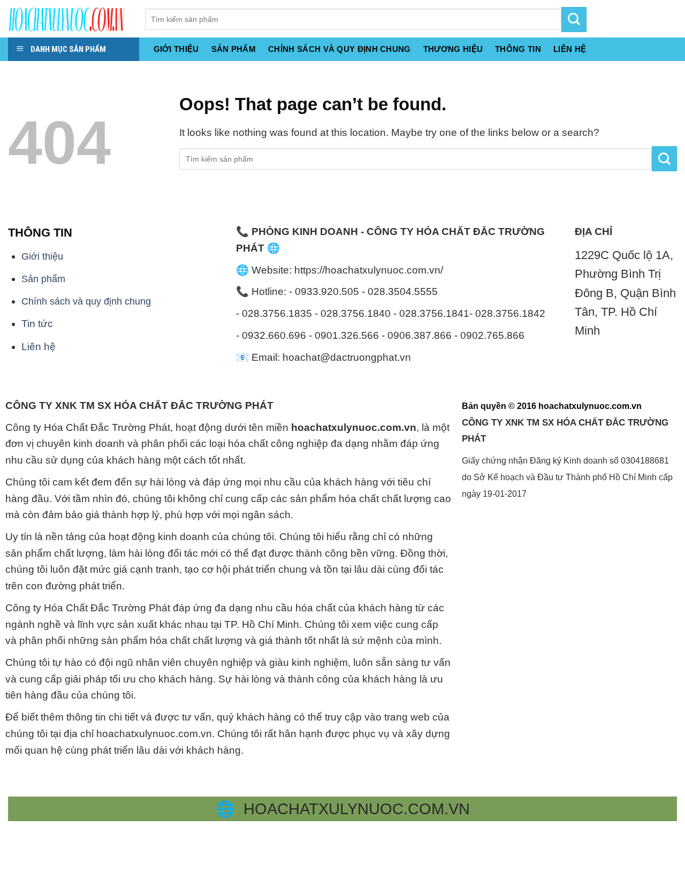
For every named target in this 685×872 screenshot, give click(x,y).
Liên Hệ (569, 49)
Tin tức (37, 323)
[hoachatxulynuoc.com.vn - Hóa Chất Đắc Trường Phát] (68, 18)
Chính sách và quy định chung (339, 49)
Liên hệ (38, 346)
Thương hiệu (453, 49)
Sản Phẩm (233, 49)
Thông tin (518, 49)
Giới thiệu (176, 49)
